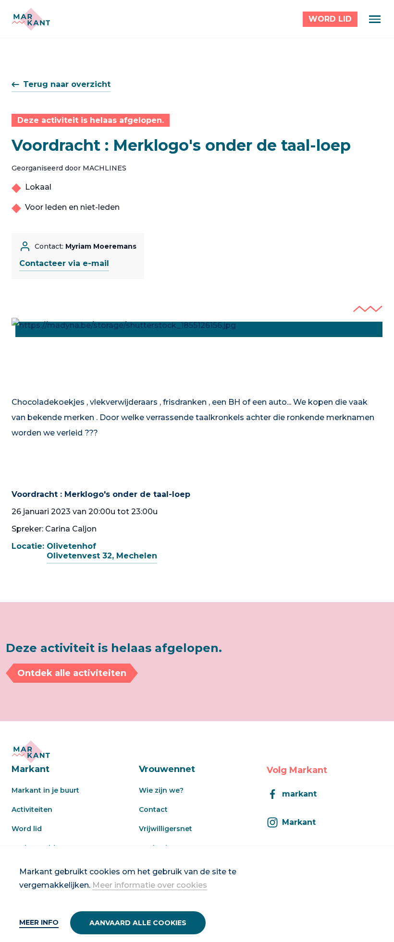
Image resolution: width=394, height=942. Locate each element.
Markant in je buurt (45, 790)
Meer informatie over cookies (149, 885)
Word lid (27, 828)
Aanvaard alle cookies (137, 922)
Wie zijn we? (161, 790)
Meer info (39, 922)
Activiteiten (32, 809)
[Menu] (374, 19)
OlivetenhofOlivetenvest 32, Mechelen (102, 551)
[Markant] (31, 19)
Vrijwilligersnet (165, 828)
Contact (153, 809)
